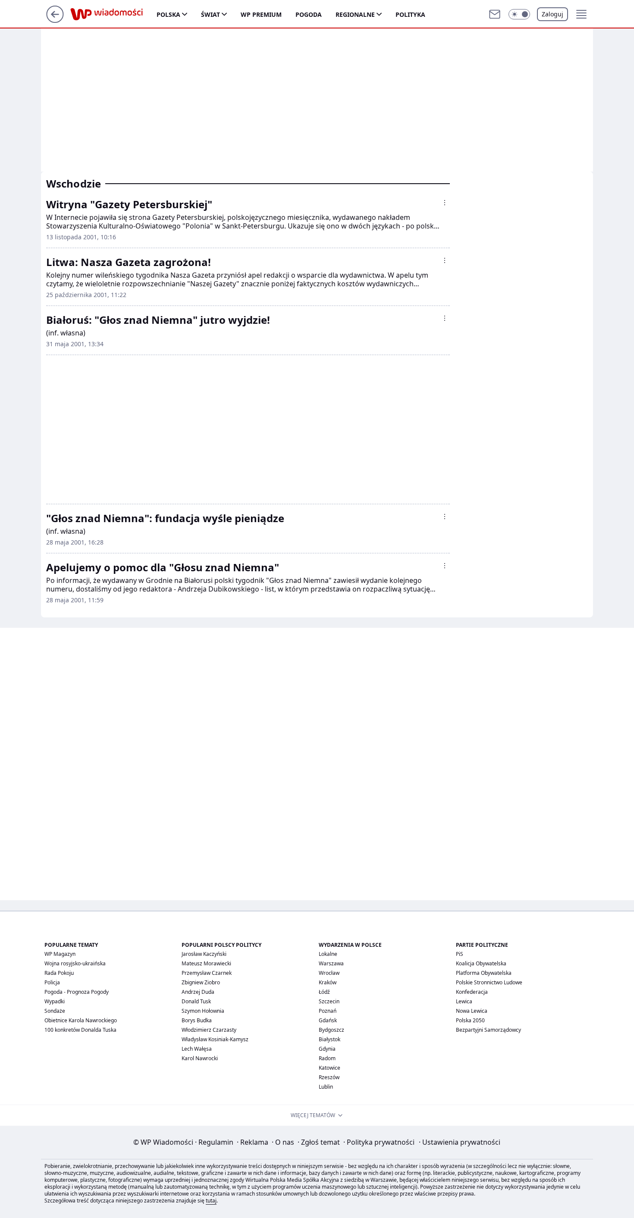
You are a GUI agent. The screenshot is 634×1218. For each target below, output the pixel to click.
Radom (327, 1058)
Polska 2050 (470, 1020)
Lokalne (328, 954)
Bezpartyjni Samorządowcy (488, 1029)
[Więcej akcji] (444, 202)
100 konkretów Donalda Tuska (80, 1029)
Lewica (464, 1001)
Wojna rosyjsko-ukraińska (75, 963)
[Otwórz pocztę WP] (495, 14)
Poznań (327, 1010)
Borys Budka (197, 1020)
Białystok (329, 1039)
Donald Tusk (196, 1001)
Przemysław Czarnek (207, 973)
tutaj (211, 1200)
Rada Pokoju (59, 973)
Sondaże (54, 1010)
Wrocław (329, 973)
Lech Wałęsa (197, 1048)
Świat (210, 14)
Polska (168, 14)
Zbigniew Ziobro (201, 982)
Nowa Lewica (471, 1010)
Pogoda (308, 14)
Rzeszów (329, 1077)
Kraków (327, 982)
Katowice (329, 1067)
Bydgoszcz (331, 1029)
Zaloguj (552, 14)
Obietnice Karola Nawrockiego (80, 1020)
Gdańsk (328, 1020)
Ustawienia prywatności (459, 1142)
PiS (459, 954)
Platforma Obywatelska (484, 973)
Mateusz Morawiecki (206, 963)
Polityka (410, 14)
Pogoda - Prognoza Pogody (76, 992)
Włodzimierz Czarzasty (209, 1029)
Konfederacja (472, 992)
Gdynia (327, 1048)
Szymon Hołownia (203, 1010)
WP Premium (261, 14)
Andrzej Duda (198, 992)
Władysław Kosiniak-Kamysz (215, 1039)
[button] (519, 14)
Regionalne (355, 14)
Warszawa (331, 963)
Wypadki (54, 1001)
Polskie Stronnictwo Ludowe (489, 982)
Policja (52, 982)
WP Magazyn (59, 954)
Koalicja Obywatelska (481, 963)
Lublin (326, 1086)
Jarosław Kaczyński (204, 954)
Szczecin (329, 1001)
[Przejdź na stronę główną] (55, 20)
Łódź (324, 992)
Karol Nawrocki (200, 1058)
